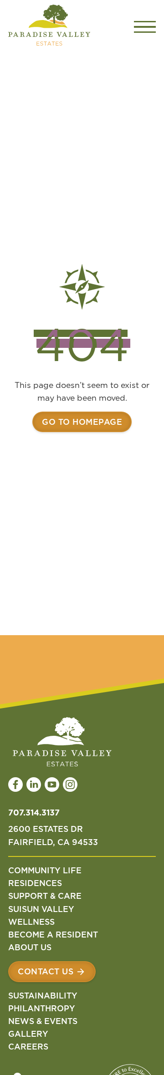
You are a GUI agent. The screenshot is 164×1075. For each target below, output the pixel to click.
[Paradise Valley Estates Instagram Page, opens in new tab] (70, 784)
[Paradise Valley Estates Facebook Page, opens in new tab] (15, 784)
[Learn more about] (82, 422)
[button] (145, 27)
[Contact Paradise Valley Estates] (52, 971)
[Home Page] (49, 27)
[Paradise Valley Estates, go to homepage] (60, 743)
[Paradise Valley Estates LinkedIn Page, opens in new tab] (33, 784)
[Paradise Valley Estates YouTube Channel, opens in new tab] (52, 784)
